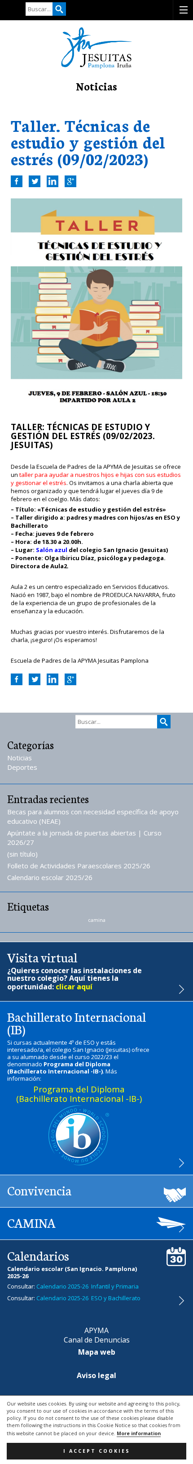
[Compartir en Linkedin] (52, 181)
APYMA (96, 1330)
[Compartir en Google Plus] (70, 181)
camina (96, 920)
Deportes (22, 767)
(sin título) (22, 853)
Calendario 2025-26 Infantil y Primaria (87, 1286)
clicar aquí (74, 987)
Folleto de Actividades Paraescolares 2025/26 (78, 865)
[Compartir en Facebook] (16, 181)
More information (139, 1433)
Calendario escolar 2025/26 (49, 877)
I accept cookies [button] (96, 1451)
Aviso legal (96, 1375)
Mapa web (96, 1352)
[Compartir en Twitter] (34, 181)
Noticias (19, 757)
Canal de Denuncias (97, 1340)
